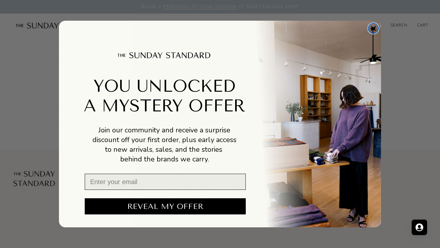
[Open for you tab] (419, 227)
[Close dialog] (373, 28)
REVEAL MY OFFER (165, 206)
